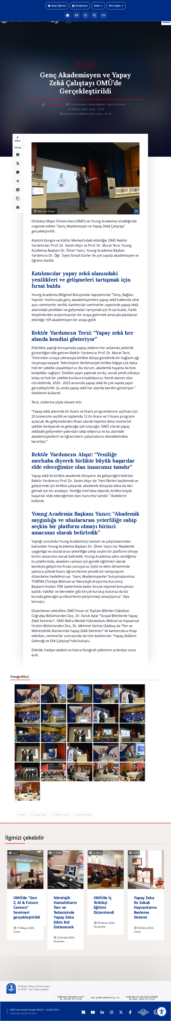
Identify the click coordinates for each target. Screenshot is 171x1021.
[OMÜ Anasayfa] (67, 15)
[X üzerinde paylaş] (17, 163)
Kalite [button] (97, 5)
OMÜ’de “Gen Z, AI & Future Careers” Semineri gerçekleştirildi (26, 907)
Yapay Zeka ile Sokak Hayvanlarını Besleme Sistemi (145, 907)
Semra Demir (53, 104)
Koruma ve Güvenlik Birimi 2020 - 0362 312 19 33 (142, 997)
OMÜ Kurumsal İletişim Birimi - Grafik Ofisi (34, 1009)
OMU (23, 814)
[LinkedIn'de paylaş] (17, 189)
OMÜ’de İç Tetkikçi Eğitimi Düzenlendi (104, 905)
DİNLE (17, 140)
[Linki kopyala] (17, 198)
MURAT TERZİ (62, 814)
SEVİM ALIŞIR (84, 814)
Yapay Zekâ (40, 814)
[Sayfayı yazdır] (17, 207)
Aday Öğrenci (58, 5)
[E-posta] (76, 15)
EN (104, 15)
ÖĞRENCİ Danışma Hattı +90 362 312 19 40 (71, 997)
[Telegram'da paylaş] (17, 181)
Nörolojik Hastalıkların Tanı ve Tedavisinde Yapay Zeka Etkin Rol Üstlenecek (65, 912)
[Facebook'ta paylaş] (17, 154)
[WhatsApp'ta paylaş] (17, 172)
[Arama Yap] (94, 15)
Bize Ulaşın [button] (115, 5)
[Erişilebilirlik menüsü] (161, 1011)
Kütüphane (81, 5)
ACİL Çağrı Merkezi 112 (105, 997)
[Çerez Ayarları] (156, 1012)
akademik (87, 64)
